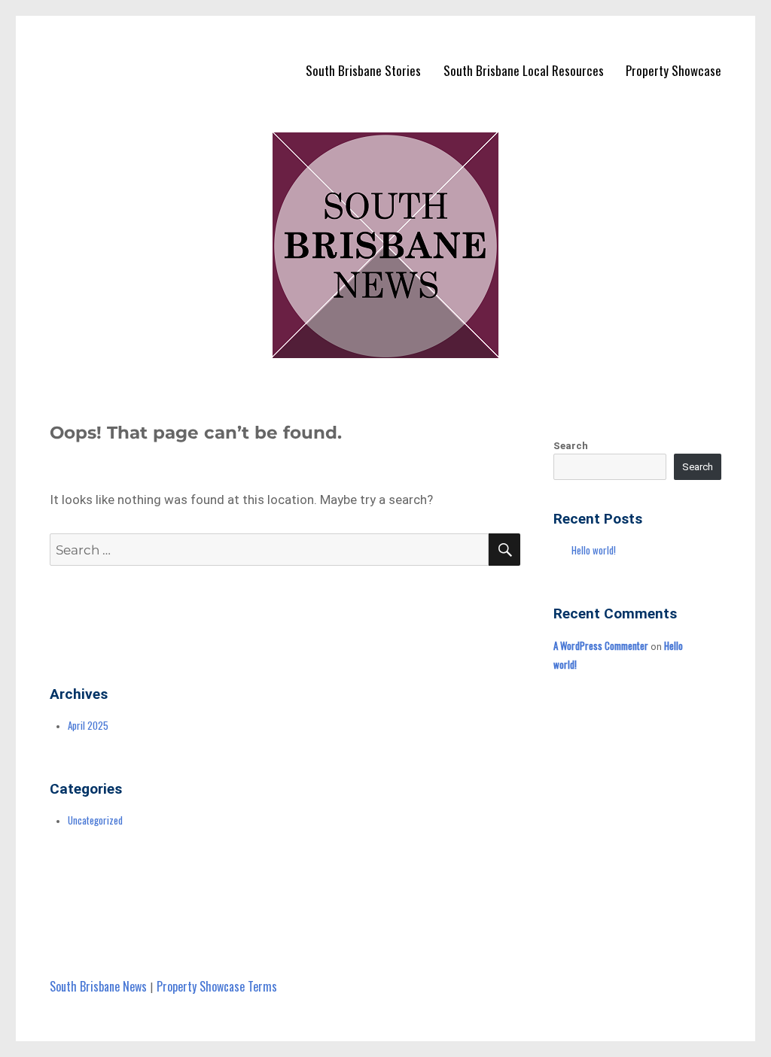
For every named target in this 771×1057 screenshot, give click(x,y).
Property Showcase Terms (217, 986)
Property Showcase (673, 70)
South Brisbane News (98, 986)
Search (570, 445)
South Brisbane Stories (363, 70)
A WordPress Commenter (600, 645)
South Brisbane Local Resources (523, 70)
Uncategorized (95, 820)
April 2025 (88, 725)
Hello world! (593, 549)
